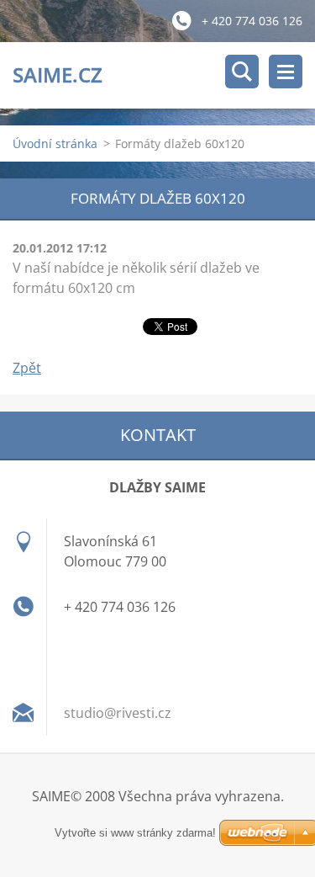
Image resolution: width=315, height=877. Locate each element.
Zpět (27, 368)
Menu (285, 71)
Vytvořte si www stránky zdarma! (135, 833)
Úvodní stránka (55, 143)
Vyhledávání (242, 71)
